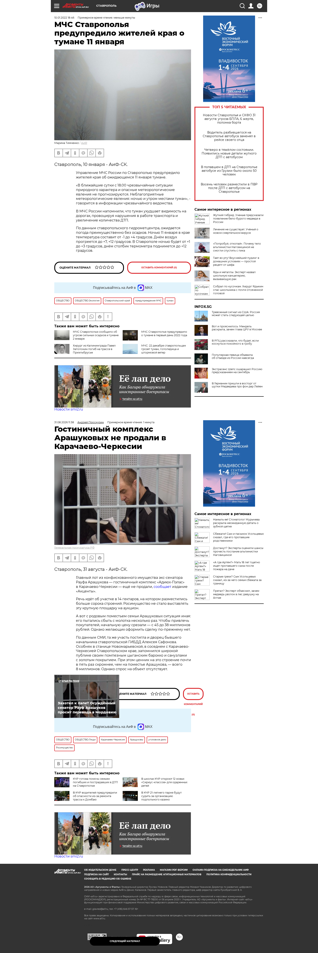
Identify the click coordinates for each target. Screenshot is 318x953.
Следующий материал (125, 941)
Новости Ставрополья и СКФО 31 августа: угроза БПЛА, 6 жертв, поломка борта (229, 118)
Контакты (120, 874)
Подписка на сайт (96, 874)
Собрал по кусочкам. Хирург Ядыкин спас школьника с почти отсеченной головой (238, 290)
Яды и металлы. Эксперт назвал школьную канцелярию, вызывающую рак (234, 275)
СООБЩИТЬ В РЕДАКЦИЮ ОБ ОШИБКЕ (107, 878)
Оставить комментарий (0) (159, 267)
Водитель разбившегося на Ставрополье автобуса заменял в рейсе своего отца (229, 136)
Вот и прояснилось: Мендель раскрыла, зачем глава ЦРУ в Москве (237, 328)
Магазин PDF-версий (174, 870)
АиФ (84, 143)
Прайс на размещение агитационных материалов (166, 874)
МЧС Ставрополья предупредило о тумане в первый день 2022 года (164, 333)
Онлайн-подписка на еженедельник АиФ (221, 870)
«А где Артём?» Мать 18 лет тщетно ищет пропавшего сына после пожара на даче (236, 566)
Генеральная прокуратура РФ (74, 547)
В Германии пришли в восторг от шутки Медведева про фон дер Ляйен (237, 385)
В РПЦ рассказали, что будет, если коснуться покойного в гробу (235, 342)
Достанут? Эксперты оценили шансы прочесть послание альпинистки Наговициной (238, 551)
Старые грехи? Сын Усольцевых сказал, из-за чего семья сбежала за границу (237, 580)
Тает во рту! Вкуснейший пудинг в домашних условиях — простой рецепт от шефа (236, 261)
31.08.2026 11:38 (64, 422)
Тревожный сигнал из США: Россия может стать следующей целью (236, 314)
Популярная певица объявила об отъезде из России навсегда (233, 356)
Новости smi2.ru (68, 409)
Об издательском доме (100, 870)
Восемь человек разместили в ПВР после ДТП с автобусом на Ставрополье (229, 188)
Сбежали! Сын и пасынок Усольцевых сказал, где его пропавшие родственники (238, 537)
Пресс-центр (129, 870)
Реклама (149, 870)
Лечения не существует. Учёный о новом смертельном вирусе (235, 231)
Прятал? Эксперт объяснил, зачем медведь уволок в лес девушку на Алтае (236, 594)
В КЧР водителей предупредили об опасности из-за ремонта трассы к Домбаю (95, 796)
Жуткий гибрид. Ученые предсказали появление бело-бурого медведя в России (238, 218)
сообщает (162, 587)
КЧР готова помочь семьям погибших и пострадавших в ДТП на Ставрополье (95, 782)
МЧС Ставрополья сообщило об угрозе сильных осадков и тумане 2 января (96, 335)
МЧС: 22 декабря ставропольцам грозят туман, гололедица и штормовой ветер (163, 349)
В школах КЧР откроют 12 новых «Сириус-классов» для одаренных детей (164, 782)
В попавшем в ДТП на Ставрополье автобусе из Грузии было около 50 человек (229, 170)
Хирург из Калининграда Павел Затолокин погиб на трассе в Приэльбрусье (94, 349)
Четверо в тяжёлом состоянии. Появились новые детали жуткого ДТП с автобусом (229, 153)
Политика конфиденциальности (228, 874)
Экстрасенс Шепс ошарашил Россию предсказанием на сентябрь (237, 371)
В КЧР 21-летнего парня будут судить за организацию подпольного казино (161, 796)
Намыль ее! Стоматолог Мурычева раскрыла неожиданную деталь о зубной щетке (236, 523)
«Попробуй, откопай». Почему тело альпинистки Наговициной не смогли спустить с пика (237, 247)
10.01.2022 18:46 (64, 17)
